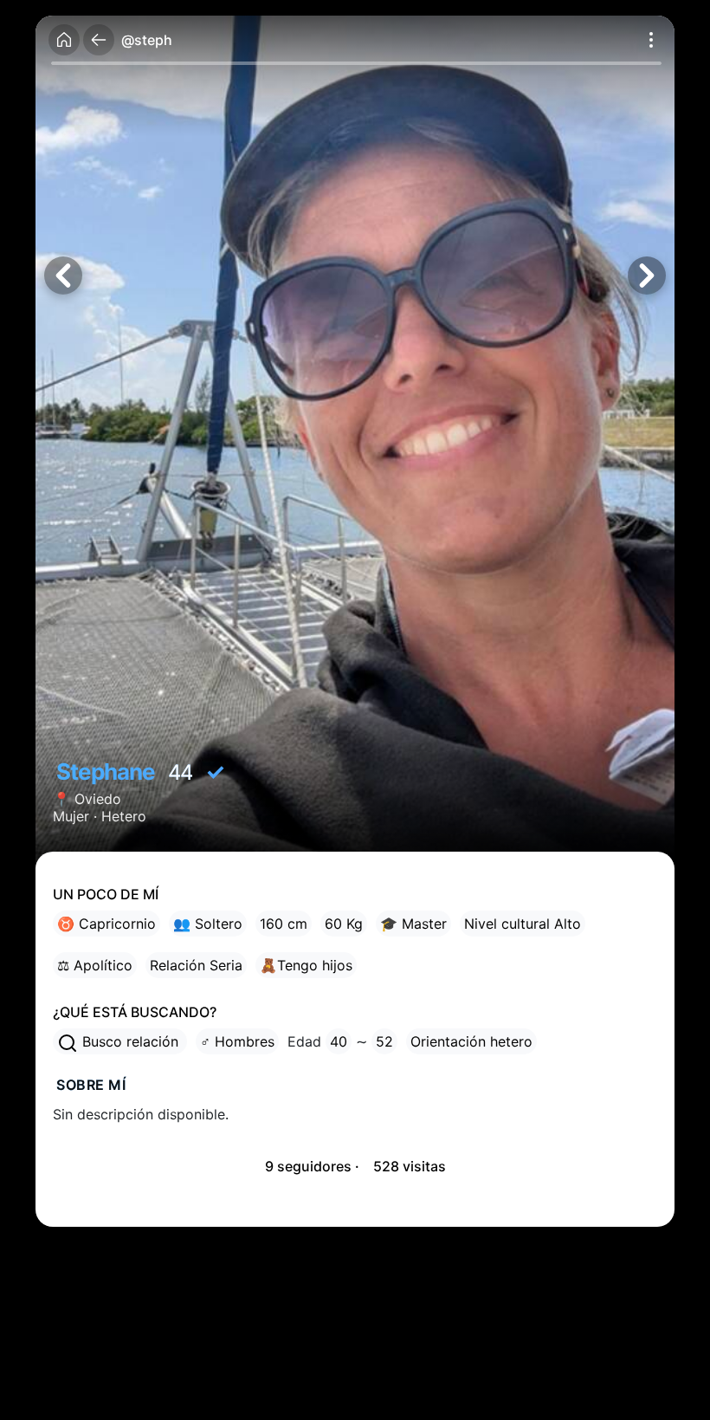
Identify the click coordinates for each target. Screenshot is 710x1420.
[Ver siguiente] (647, 275)
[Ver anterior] (63, 275)
